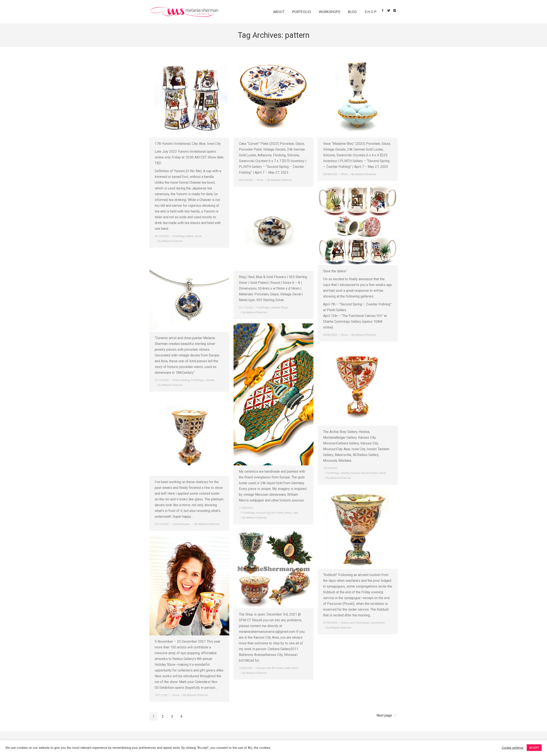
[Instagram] (394, 10)
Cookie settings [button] (512, 748)
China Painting (181, 380)
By (170, 241)
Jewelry (275, 307)
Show (198, 236)
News (189, 236)
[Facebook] (382, 10)
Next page (384, 715)
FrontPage (178, 236)
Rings (284, 307)
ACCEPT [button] (534, 747)
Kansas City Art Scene (269, 512)
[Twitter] (388, 10)
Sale (295, 512)
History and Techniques (355, 622)
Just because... (181, 524)
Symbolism (378, 622)
